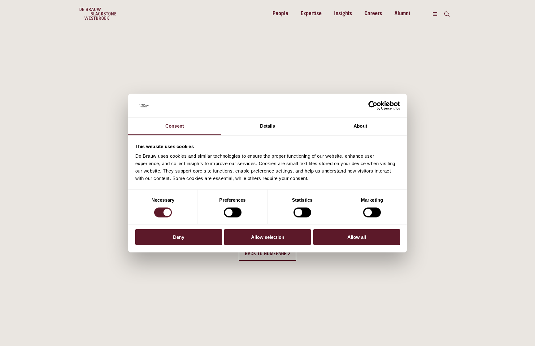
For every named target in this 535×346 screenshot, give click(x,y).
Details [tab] (267, 126)
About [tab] (360, 126)
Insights (343, 14)
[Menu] (435, 14)
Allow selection (267, 237)
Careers (373, 14)
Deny (178, 237)
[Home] (98, 14)
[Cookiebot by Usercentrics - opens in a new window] (373, 105)
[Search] (446, 13)
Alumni (402, 14)
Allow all (356, 237)
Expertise (311, 14)
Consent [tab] (174, 126)
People (280, 14)
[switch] (232, 212)
